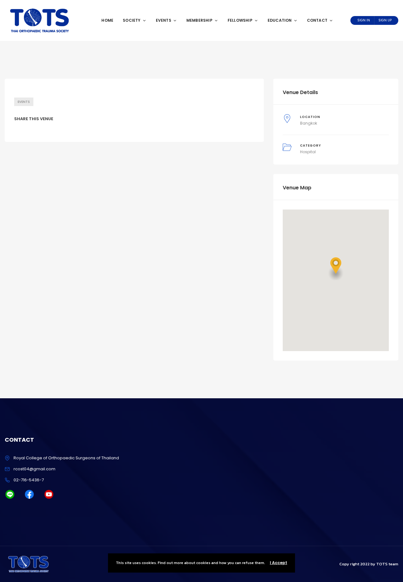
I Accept (278, 562)
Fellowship (240, 20)
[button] (336, 268)
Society (131, 20)
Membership (199, 20)
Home (107, 20)
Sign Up (385, 20)
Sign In (363, 20)
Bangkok (308, 123)
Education (280, 20)
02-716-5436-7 (29, 480)
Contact (317, 20)
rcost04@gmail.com (34, 469)
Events (163, 20)
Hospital (308, 151)
